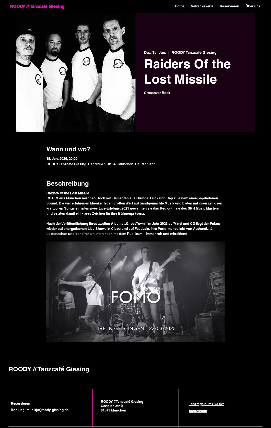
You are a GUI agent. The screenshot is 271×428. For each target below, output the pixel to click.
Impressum (198, 411)
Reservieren (20, 404)
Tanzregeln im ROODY (206, 404)
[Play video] (135, 292)
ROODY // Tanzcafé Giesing (37, 6)
